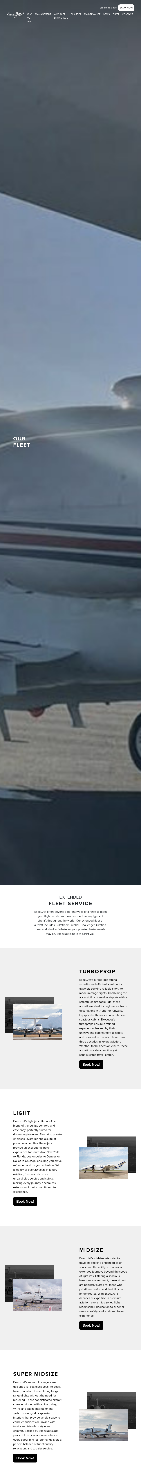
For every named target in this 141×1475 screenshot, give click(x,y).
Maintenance (92, 14)
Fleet (116, 14)
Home (20, 14)
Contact (127, 14)
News (106, 14)
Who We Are (29, 18)
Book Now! (126, 7)
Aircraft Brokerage (61, 16)
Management (43, 14)
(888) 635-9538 (108, 7)
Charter (76, 14)
